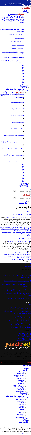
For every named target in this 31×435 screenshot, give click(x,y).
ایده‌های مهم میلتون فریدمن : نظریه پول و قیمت (14, 135)
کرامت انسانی (16, 259)
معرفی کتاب (22, 185)
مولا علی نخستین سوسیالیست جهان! (16, 34)
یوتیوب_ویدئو (22, 186)
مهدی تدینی (21, 381)
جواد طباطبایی (20, 373)
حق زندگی (14, 229)
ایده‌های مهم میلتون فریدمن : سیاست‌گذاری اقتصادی (13, 148)
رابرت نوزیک (20, 414)
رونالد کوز (21, 415)
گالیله (22, 233)
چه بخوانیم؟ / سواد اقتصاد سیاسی (14, 89)
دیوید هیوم (21, 412)
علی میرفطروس (19, 375)
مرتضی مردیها (20, 380)
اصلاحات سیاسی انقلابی (24, 252)
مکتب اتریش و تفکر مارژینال (18, 108)
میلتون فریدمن (20, 417)
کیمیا (25, 233)
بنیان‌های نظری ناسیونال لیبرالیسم (19, 308)
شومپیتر (21, 409)
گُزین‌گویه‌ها (28, 263)
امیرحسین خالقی (19, 376)
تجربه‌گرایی (9, 227)
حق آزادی (19, 229)
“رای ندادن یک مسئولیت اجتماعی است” (17, 281)
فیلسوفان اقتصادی (21, 90)
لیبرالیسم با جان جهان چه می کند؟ (19, 320)
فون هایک (21, 407)
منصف (17, 232)
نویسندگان (21, 372)
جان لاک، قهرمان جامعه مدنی (21, 214)
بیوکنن (22, 410)
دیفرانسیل (19, 230)
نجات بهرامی (20, 383)
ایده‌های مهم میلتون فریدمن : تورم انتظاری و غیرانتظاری (12, 141)
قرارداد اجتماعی (24, 259)
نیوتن (3, 232)
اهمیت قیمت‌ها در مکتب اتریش (17, 115)
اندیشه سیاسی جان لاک (23, 238)
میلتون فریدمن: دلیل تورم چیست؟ (16, 161)
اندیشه (20, 227)
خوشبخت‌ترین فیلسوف (21, 257)
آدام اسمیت (21, 402)
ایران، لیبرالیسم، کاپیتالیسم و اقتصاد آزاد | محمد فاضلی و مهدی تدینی (17, 312)
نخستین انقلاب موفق (10, 232)
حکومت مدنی (8, 229)
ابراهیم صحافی (20, 391)
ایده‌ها (14, 227)
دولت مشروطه (10, 257)
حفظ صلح (26, 256)
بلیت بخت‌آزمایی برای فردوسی (17, 48)
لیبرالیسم (23, 183)
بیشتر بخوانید (21, 433)
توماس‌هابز (17, 254)
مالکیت (21, 232)
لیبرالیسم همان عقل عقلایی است (19, 298)
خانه (24, 11)
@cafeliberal (27, 266)
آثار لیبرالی (28, 227)
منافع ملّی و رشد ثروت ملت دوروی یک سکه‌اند (14, 57)
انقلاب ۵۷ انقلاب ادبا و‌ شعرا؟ (18, 45)
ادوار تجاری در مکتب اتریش (18, 122)
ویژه (24, 12)
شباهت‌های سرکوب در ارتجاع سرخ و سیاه (16, 290)
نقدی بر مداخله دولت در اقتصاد (17, 102)
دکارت (23, 230)
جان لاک (23, 229)
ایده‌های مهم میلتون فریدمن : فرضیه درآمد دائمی (14, 155)
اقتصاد (24, 87)
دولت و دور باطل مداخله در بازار (17, 41)
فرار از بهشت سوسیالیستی (18, 25)
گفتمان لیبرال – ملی (19, 38)
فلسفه (15, 230)
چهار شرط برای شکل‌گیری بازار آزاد (16, 128)
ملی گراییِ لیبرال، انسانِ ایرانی (20, 327)
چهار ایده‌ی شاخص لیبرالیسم (21, 324)
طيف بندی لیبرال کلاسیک (22, 317)
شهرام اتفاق (20, 389)
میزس (22, 406)
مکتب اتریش (20, 401)
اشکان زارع (20, 388)
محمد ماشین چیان (19, 386)
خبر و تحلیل (23, 86)
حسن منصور (20, 378)
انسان (17, 227)
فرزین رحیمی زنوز (19, 384)
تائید (27, 433)
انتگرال (24, 227)
